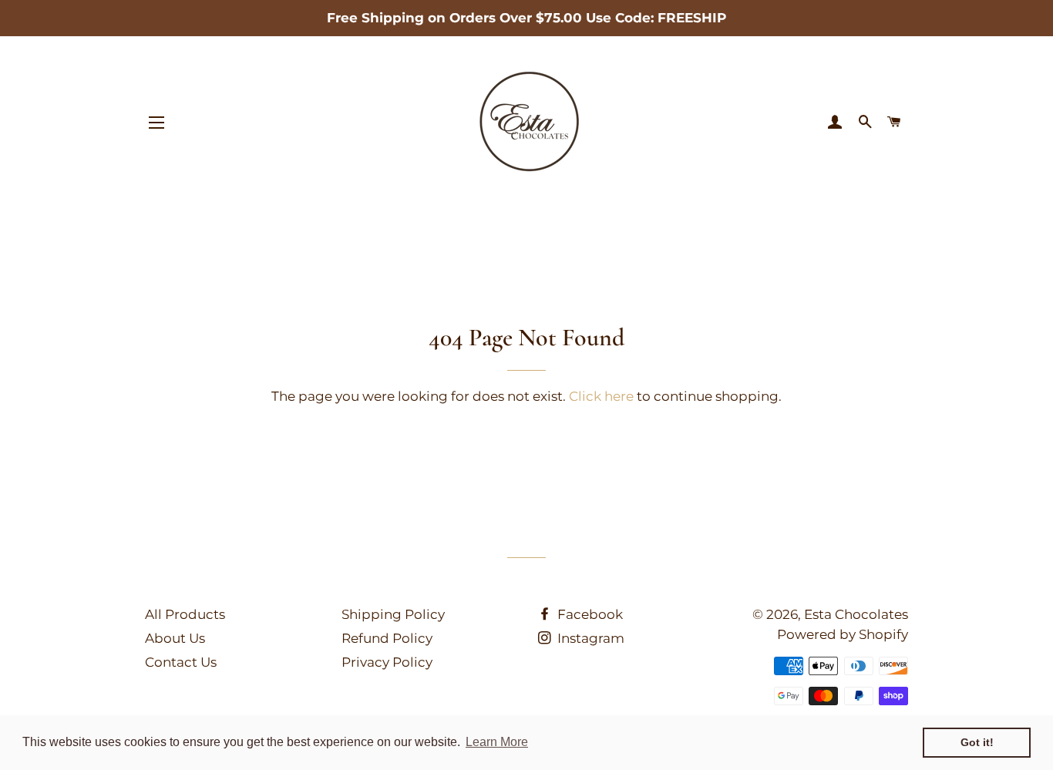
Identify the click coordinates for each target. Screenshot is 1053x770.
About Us (175, 638)
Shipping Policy (393, 614)
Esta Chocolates (856, 614)
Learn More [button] (497, 741)
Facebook (588, 614)
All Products (185, 614)
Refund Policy (386, 638)
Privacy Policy (386, 662)
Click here (601, 396)
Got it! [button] (977, 742)
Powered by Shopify (842, 634)
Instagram (589, 638)
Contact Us (181, 662)
